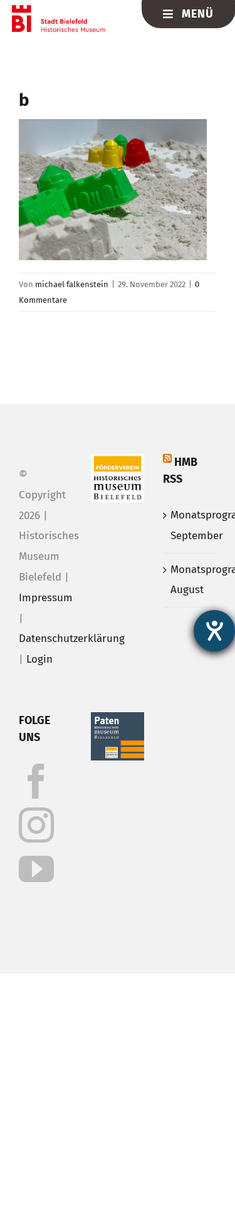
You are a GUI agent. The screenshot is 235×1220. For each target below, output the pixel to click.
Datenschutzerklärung (72, 638)
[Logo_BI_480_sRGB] (58, 10)
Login (39, 659)
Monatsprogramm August (190, 580)
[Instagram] (36, 825)
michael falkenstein (71, 284)
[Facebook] (36, 781)
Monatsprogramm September (190, 525)
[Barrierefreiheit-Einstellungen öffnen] (214, 630)
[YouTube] (36, 868)
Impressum (46, 597)
